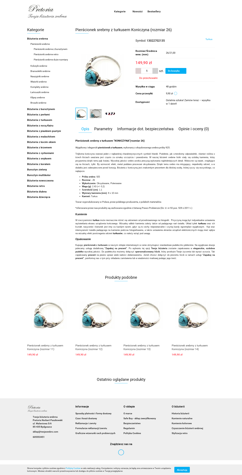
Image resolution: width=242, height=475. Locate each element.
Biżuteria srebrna (38, 38)
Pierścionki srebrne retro (46, 54)
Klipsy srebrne (37, 97)
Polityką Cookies (73, 468)
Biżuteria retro (36, 186)
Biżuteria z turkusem (40, 120)
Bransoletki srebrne (40, 71)
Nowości (138, 11)
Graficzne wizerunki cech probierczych (95, 433)
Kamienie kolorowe (182, 423)
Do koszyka (174, 70)
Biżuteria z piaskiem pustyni (44, 131)
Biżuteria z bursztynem (41, 109)
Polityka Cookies (132, 433)
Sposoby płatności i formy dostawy (93, 413)
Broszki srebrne (38, 102)
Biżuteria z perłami (38, 114)
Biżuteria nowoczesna (40, 180)
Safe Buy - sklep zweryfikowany (139, 418)
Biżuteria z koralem (39, 164)
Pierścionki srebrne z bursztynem (50, 49)
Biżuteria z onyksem (39, 158)
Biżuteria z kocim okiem (41, 142)
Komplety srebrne (39, 87)
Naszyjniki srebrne (39, 76)
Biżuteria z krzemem (40, 147)
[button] (82, 406)
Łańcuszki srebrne (39, 92)
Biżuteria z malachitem (41, 136)
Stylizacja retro (180, 433)
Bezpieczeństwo (132, 423)
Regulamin (129, 428)
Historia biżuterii (180, 413)
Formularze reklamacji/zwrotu (91, 428)
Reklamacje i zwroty (85, 423)
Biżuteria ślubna (37, 191)
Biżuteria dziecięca (38, 197)
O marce (127, 413)
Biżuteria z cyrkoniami (40, 153)
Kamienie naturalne (182, 418)
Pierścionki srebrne (40, 44)
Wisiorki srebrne (38, 81)
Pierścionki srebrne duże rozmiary (51, 59)
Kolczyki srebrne (39, 66)
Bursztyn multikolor (39, 175)
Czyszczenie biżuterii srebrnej (187, 428)
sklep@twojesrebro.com (45, 431)
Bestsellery (154, 11)
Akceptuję (182, 469)
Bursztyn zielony (37, 169)
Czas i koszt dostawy (86, 418)
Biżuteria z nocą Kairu (40, 125)
